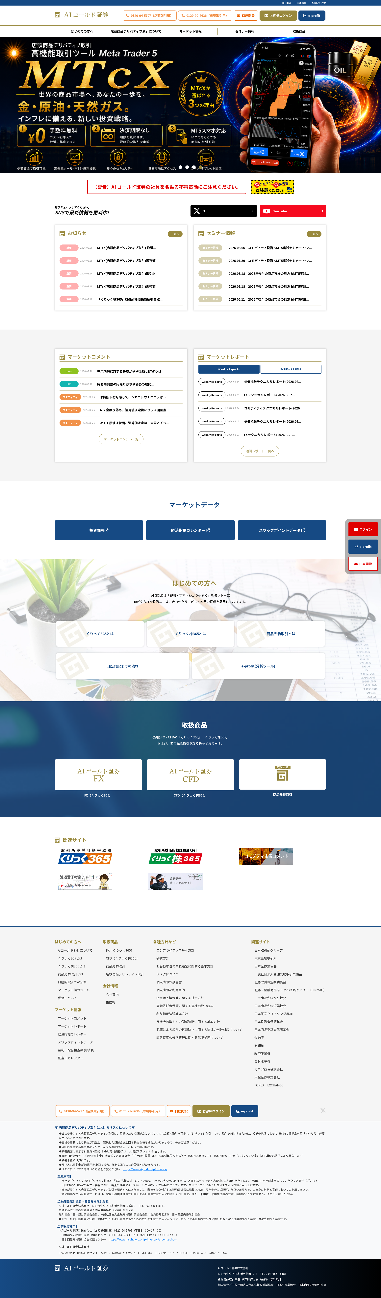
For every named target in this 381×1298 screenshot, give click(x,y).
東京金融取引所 (265, 958)
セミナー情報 (244, 31)
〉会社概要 (285, 2)
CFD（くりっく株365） (190, 795)
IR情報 (110, 1002)
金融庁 (259, 1037)
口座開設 (248, 15)
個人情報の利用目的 (170, 989)
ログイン (365, 529)
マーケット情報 (190, 31)
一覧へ (175, 234)
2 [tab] (187, 167)
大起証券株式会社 (267, 1077)
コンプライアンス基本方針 (175, 950)
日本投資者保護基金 (268, 1021)
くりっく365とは (100, 633)
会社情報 (110, 985)
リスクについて (167, 974)
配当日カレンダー (70, 1057)
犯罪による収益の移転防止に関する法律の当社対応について (199, 1029)
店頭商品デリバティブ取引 (125, 974)
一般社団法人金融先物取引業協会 (278, 974)
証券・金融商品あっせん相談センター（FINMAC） (290, 989)
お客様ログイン (281, 15)
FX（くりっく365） (98, 795)
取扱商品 (299, 31)
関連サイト (260, 941)
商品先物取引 (282, 794)
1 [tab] (180, 167)
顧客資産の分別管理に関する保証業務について (189, 1037)
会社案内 (112, 994)
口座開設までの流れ (123, 665)
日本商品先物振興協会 (270, 1005)
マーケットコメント (72, 1018)
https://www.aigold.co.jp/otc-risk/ (145, 1169)
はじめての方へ (82, 31)
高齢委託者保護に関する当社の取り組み (185, 1005)
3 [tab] (194, 167)
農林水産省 (262, 1061)
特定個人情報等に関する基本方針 (180, 997)
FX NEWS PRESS (290, 369)
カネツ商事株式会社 (268, 1069)
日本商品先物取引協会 (270, 997)
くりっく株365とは (190, 633)
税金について (67, 997)
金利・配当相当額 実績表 (76, 1050)
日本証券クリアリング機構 (273, 1013)
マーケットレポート (72, 1026)
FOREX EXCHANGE (268, 1085)
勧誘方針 (162, 958)
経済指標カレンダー (188, 530)
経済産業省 (262, 1053)
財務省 (259, 1045)
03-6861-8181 (277, 1274)
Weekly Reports (229, 369)
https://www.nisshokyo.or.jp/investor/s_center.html (143, 1239)
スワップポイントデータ (280, 530)
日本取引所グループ (268, 950)
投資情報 (97, 530)
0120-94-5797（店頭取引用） (152, 15)
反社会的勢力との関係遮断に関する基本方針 (188, 1021)
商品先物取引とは (281, 633)
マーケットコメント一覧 (121, 438)
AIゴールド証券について (75, 950)
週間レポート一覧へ (260, 451)
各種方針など (164, 941)
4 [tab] (200, 167)
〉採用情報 (300, 2)
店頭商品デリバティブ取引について (136, 31)
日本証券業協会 (265, 966)
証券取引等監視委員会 (270, 982)
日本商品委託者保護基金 (271, 1029)
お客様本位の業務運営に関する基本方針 (185, 966)
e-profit (314, 15)
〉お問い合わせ (318, 2)
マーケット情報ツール (74, 989)
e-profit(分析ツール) (258, 665)
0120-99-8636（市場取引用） (207, 15)
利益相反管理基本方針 (172, 1013)
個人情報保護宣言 (169, 982)
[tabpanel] (190, 105)
